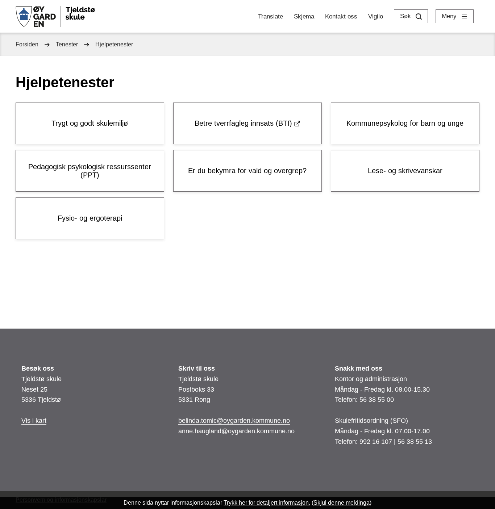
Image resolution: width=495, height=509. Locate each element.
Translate (270, 16)
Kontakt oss (341, 16)
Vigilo (375, 16)
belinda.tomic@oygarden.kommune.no (234, 420)
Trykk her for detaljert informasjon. (267, 503)
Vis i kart (33, 420)
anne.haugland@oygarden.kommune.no (236, 431)
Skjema (304, 16)
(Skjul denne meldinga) (341, 503)
